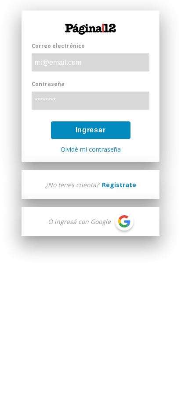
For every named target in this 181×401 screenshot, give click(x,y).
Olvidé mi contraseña (91, 149)
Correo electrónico (58, 46)
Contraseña (48, 84)
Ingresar (91, 130)
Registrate (119, 185)
